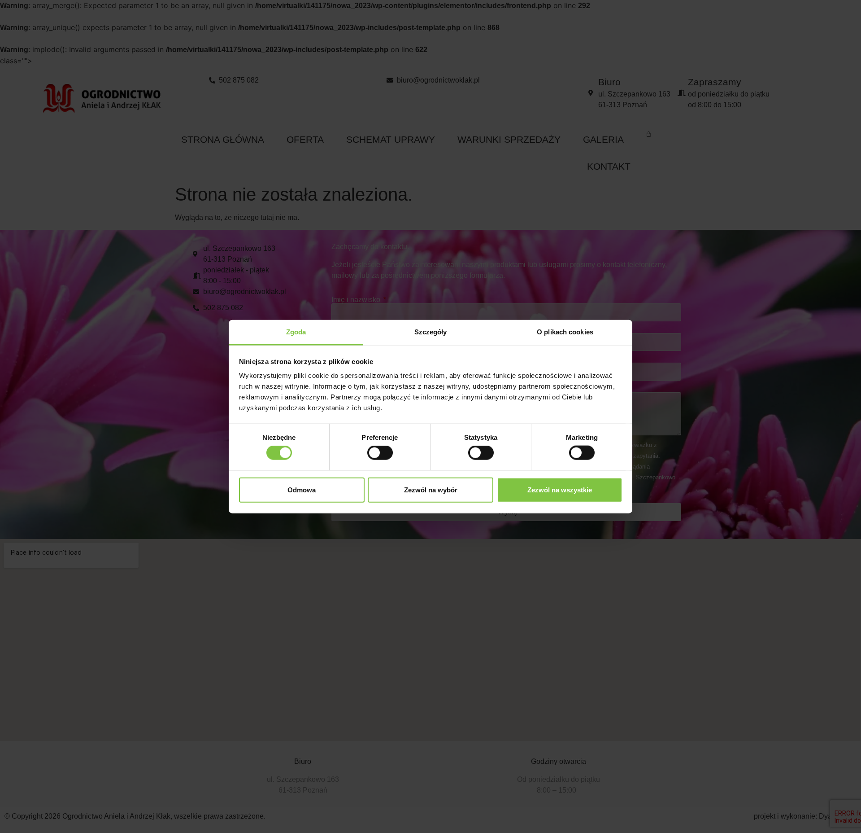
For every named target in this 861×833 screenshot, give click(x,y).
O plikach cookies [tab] (565, 332)
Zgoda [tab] (296, 332)
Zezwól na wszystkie (559, 489)
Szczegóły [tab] (430, 332)
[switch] (380, 453)
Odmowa (301, 489)
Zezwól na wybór (430, 489)
